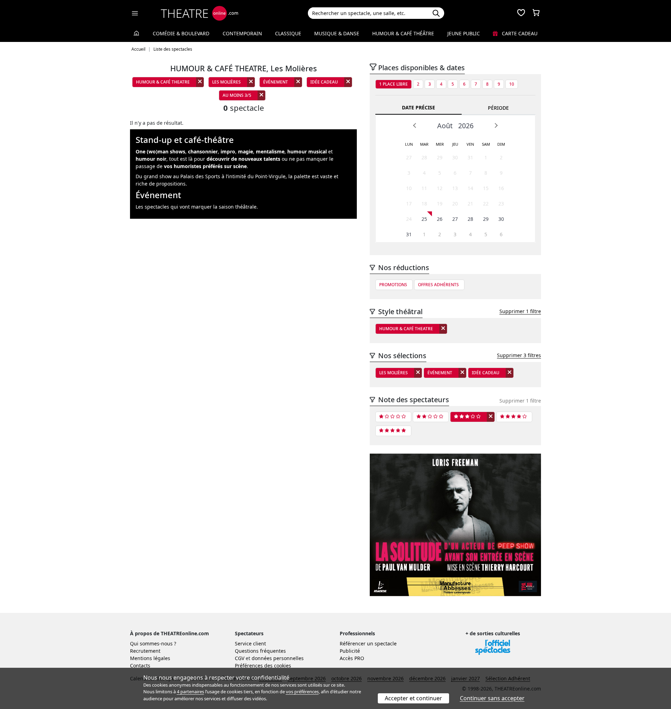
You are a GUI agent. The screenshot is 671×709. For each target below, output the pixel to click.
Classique (288, 33)
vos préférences (302, 691)
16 (501, 188)
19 (439, 203)
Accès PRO (352, 658)
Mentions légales (150, 658)
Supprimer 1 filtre (520, 311)
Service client (250, 643)
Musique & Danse (336, 33)
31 (470, 157)
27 (409, 157)
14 (470, 188)
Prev (415, 125)
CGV (239, 658)
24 (409, 219)
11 (424, 188)
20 (455, 203)
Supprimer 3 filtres (519, 355)
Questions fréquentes (260, 650)
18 (424, 203)
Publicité (350, 650)
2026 (466, 125)
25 (424, 219)
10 (511, 84)
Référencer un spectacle (368, 643)
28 (424, 157)
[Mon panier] (536, 13)
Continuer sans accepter (492, 698)
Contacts (140, 665)
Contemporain (242, 33)
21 (470, 203)
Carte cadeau (518, 33)
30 (455, 157)
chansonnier (203, 151)
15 (486, 188)
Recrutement (145, 650)
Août (445, 125)
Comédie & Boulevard (181, 33)
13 (455, 188)
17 (409, 203)
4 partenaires (190, 691)
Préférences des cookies (263, 665)
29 (439, 157)
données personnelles (278, 658)
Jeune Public (463, 33)
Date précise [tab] (418, 107)
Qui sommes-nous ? (153, 643)
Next (496, 125)
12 (439, 188)
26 (439, 219)
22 (486, 203)
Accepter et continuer (413, 698)
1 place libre (393, 84)
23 (501, 203)
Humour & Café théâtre (403, 33)
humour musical (307, 151)
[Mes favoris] (521, 13)
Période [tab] (498, 107)
